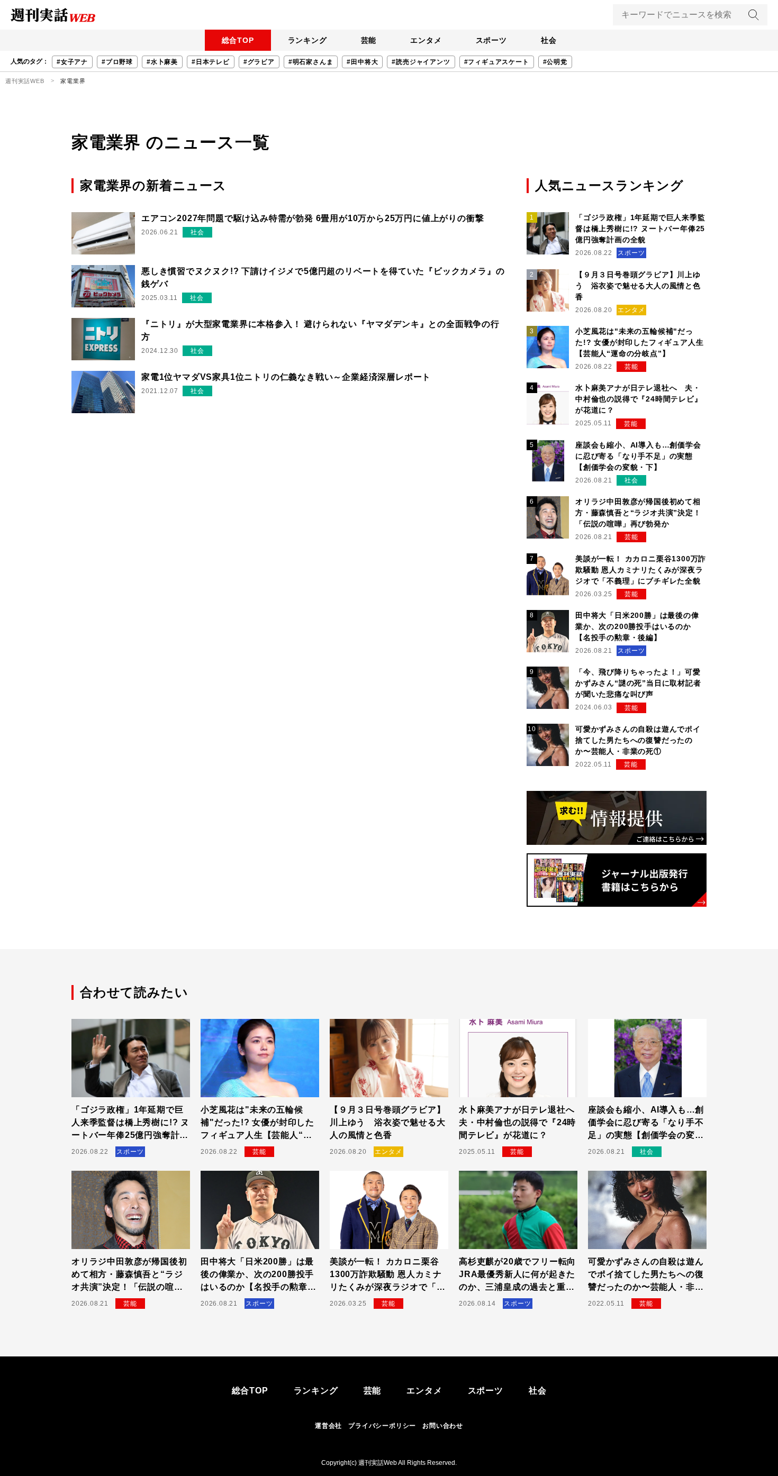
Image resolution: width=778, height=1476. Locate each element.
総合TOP (238, 40)
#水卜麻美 (162, 62)
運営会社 (328, 1425)
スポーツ (491, 40)
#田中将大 (362, 62)
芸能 (369, 40)
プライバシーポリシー (382, 1425)
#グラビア (259, 62)
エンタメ (425, 40)
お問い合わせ (442, 1425)
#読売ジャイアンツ (421, 62)
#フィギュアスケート (496, 62)
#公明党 (555, 62)
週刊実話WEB (24, 81)
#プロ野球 (117, 62)
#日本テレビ (211, 62)
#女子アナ (72, 62)
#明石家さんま (310, 62)
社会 (549, 40)
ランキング (307, 40)
